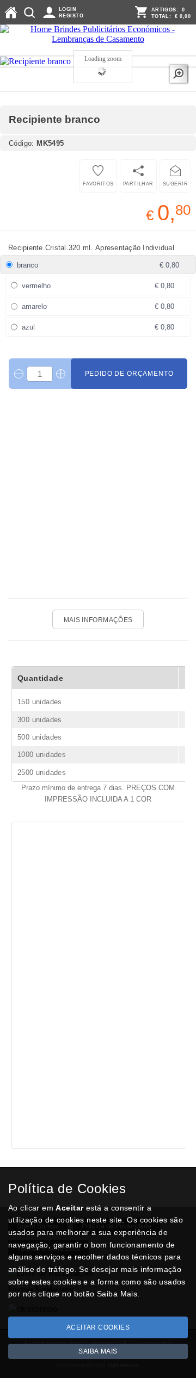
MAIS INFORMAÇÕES (98, 620)
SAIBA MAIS (98, 1351)
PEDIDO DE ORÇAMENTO (129, 373)
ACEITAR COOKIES (98, 1327)
